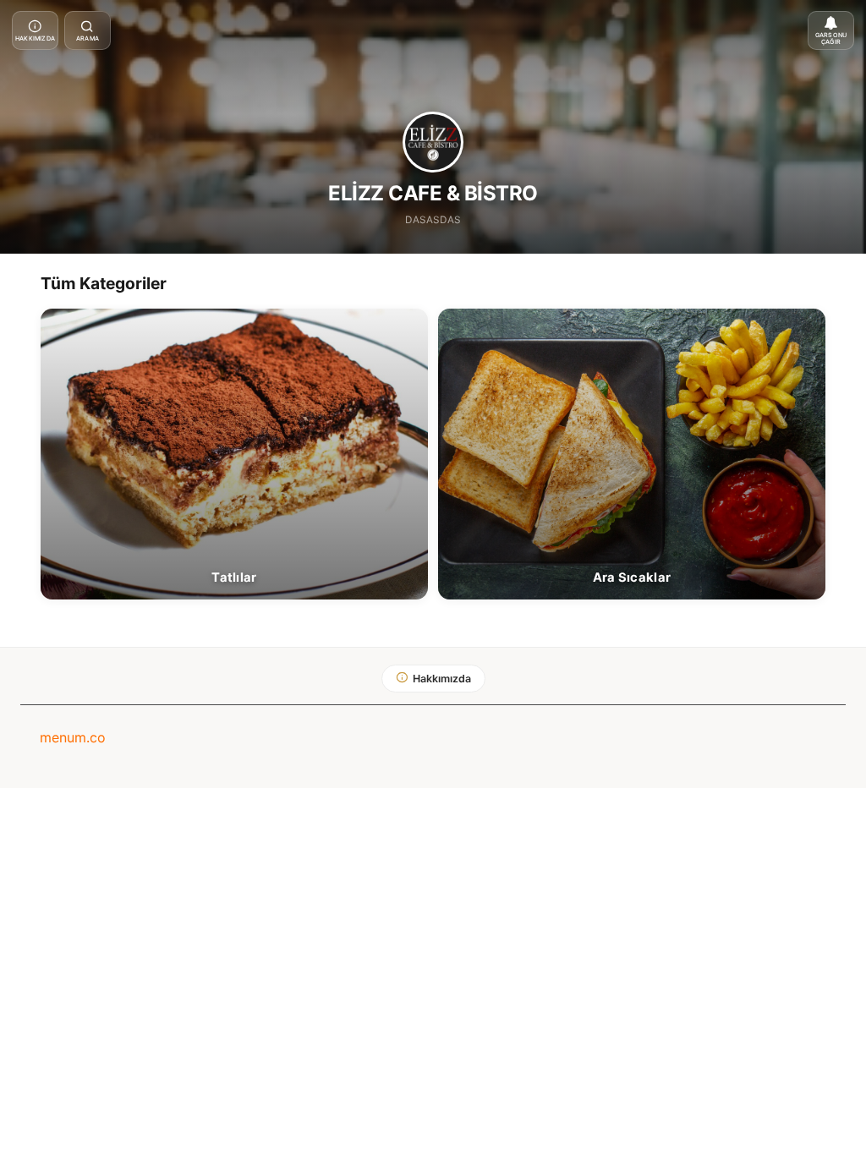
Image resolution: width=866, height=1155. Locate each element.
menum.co (73, 737)
